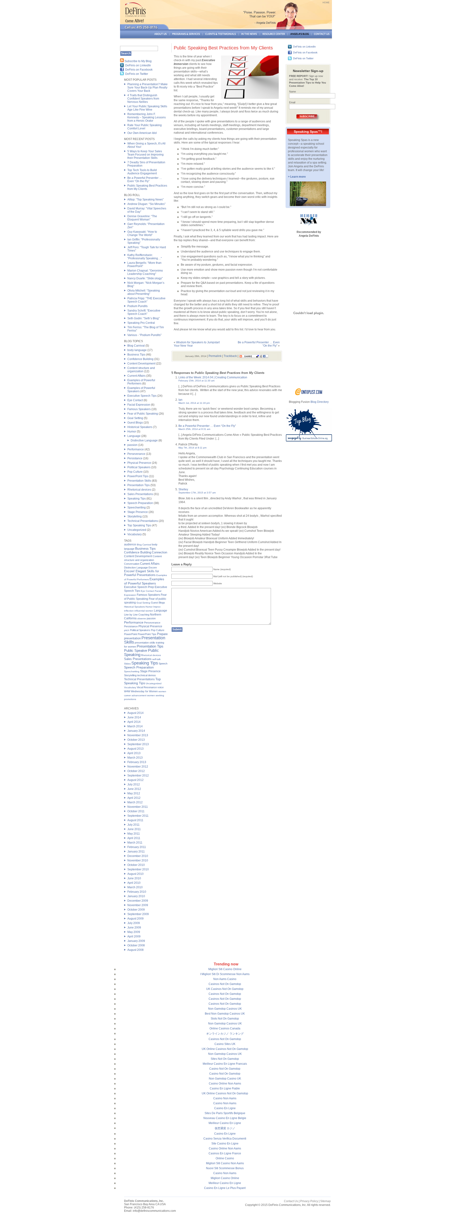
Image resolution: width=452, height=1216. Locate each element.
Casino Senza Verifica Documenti (224, 1138)
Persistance (134, 458)
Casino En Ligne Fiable (225, 1088)
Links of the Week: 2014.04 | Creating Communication (212, 377)
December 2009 (137, 900)
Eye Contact (135, 400)
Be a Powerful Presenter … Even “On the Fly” (144, 179)
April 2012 (134, 798)
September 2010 (138, 869)
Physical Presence (139, 462)
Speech (163, 663)
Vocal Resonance (147, 687)
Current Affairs (136, 375)
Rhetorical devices (139, 489)
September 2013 (138, 744)
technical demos (146, 675)
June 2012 (134, 789)
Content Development (141, 363)
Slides (127, 663)
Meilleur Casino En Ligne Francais (225, 1063)
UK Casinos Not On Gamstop (224, 989)
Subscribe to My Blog (138, 61)
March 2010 (135, 887)
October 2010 (136, 865)
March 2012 (135, 802)
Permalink (215, 356)
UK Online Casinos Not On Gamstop (225, 1049)
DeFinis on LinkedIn (138, 65)
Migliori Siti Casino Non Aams (225, 1163)
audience (130, 544)
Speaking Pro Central (141, 322)
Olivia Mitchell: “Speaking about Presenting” (143, 292)
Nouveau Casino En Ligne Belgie (224, 1118)
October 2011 (136, 811)
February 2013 (136, 762)
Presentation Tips (138, 485)
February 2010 (136, 891)
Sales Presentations (140, 494)
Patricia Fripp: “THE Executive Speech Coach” (146, 300)
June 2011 (134, 829)
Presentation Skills (139, 480)
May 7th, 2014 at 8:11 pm (192, 447)
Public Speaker (135, 650)
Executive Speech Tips (142, 395)
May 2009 (133, 932)
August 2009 (135, 918)
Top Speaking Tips (139, 525)
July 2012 (133, 784)
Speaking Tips (136, 498)
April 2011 (133, 838)
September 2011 (138, 815)
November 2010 (137, 860)
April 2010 (134, 882)
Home (326, 2)
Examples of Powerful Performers (141, 382)
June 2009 (134, 927)
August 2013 (135, 748)
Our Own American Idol (142, 133)
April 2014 (134, 722)
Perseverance (136, 454)
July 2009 (133, 923)
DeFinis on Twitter (136, 74)
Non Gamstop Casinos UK (225, 1008)
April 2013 (134, 753)
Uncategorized (136, 530)
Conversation (131, 563)
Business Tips (136, 354)
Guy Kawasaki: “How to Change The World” (142, 233)
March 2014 (135, 726)
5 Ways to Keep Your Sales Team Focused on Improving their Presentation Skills (145, 155)
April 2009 (134, 936)
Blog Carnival (136, 345)
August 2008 (135, 950)
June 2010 (134, 878)
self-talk (156, 659)
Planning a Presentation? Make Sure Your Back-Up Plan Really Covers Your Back (147, 87)
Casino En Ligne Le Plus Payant (225, 1188)
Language (134, 436)
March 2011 (134, 842)
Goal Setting (135, 418)
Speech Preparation (140, 503)
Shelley (183, 489)
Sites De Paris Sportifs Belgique (225, 1113)
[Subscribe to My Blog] (122, 61)
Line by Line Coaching (136, 614)
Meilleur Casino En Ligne (225, 1123)
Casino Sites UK (224, 1044)
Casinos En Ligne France (225, 1153)
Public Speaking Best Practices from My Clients (223, 47)
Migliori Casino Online (225, 1178)
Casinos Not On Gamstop (225, 984)
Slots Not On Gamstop (225, 1018)
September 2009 (138, 914)
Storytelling (134, 516)
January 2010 (136, 896)
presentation (132, 638)
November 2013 (137, 735)
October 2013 (136, 739)
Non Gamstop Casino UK (225, 1078)
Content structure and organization (141, 369)
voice (160, 687)
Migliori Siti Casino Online (225, 969)
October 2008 (136, 945)
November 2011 (137, 806)
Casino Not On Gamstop (224, 1068)
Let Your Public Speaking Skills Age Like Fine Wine (147, 108)
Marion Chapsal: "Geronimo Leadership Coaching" (145, 272)
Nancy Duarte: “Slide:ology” (145, 278)
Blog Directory (320, 402)
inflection (129, 610)
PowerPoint (130, 634)
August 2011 (135, 820)
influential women (143, 610)
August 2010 (135, 874)
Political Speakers (138, 467)
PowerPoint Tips (137, 476)
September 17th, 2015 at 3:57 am (197, 492)
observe (141, 618)
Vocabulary (134, 534)
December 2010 (137, 856)
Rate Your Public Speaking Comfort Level (144, 127)
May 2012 (133, 793)
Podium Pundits (137, 306)
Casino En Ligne (225, 1108)
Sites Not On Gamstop (225, 1058)
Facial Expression (138, 404)
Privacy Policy (309, 1201)
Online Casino (225, 1158)
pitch (126, 630)
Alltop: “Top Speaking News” (145, 199)
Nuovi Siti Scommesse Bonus (225, 1168)
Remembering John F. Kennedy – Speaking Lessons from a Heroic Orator (146, 117)
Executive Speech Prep (139, 587)
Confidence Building (140, 359)
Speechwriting (136, 507)
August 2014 (135, 713)
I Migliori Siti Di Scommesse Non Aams (225, 974)
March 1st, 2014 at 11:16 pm (194, 403)
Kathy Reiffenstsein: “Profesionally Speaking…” (144, 256)
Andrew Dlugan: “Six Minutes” (146, 204)
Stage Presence (137, 512)
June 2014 (134, 717)
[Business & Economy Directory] (308, 394)
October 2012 (136, 771)
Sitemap (325, 1201)
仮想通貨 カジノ (225, 1128)
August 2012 (135, 780)
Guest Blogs (135, 422)
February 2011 (136, 847)
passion (132, 445)
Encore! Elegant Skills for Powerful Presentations (141, 573)
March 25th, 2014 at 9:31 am (194, 429)
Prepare (162, 634)
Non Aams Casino (224, 979)
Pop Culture (135, 471)
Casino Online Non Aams (225, 1083)
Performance (135, 449)
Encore (153, 567)
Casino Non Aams (224, 1098)
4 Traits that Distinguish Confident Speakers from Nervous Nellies (143, 99)
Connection (159, 552)
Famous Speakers (139, 409)
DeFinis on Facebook (139, 69)
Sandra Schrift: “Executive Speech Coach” (143, 312)
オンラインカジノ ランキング (225, 1033)
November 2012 (137, 766)
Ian (180, 399)
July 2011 (133, 824)
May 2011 (133, 833)
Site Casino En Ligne (224, 1143)
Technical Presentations (142, 521)
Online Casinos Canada (225, 1028)
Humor (131, 431)
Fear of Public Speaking (142, 413)
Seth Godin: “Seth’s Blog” (143, 318)
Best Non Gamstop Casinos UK (225, 1013)
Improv (157, 606)
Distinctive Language (144, 440)
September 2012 (138, 775)
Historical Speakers (139, 427)
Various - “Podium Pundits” (144, 335)
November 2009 (137, 905)
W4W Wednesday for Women (141, 691)
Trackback (230, 356)
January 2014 (136, 730)
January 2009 (136, 941)
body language (137, 350)
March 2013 (135, 757)
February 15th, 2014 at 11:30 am (196, 380)
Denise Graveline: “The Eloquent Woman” (142, 218)
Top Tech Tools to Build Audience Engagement (142, 171)
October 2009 (136, 909)
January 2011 (136, 851)
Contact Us (291, 1201)
